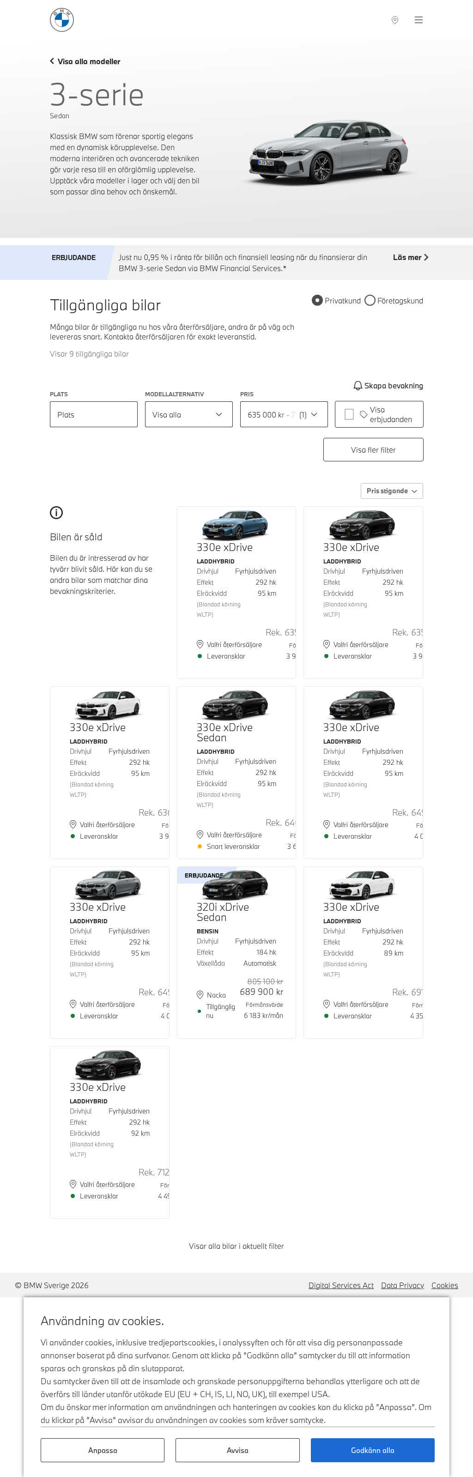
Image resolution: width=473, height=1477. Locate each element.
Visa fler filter (373, 449)
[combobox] (189, 414)
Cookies (444, 1285)
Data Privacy (402, 1285)
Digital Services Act (341, 1285)
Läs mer (407, 257)
